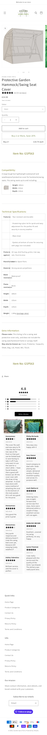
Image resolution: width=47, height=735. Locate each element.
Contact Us (9, 613)
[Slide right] (28, 72)
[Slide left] (18, 72)
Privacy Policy (10, 618)
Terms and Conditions (13, 629)
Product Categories (12, 607)
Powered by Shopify (32, 730)
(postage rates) (23, 313)
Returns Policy (10, 624)
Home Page (9, 602)
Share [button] (6, 376)
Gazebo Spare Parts (19, 730)
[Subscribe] (35, 703)
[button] (4, 13)
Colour (4, 104)
